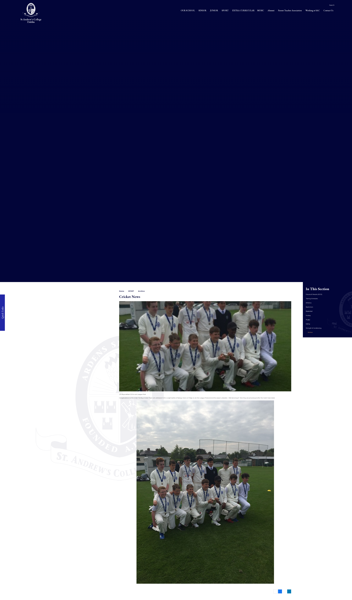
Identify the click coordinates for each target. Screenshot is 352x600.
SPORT (131, 291)
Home (121, 291)
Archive (141, 291)
